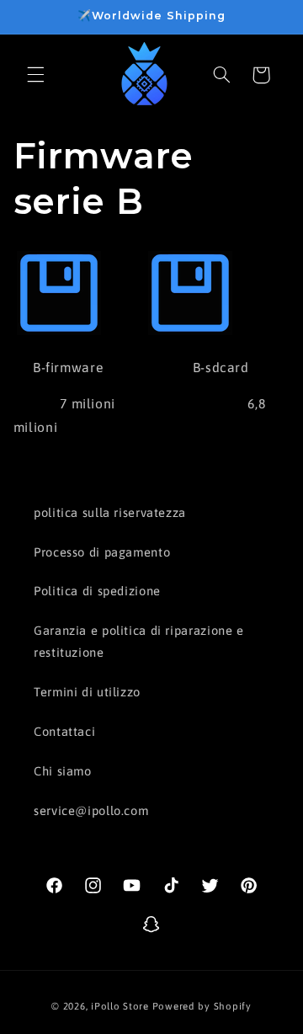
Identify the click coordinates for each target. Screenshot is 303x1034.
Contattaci (64, 731)
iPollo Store (120, 1005)
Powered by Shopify (202, 1005)
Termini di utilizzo (87, 692)
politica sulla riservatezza (110, 512)
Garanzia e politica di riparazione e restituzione (139, 641)
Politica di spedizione (97, 591)
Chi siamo (63, 771)
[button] (35, 75)
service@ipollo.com (91, 810)
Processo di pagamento (102, 552)
